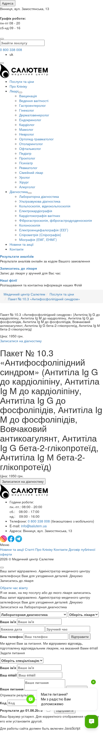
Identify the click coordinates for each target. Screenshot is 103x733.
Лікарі (14, 91)
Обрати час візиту (14, 587)
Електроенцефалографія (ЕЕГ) (43, 229)
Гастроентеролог (32, 105)
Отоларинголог (31, 143)
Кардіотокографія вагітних (39, 215)
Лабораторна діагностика (39, 196)
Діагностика (19, 191)
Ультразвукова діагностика (39, 201)
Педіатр (25, 153)
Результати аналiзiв (17, 256)
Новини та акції (22, 244)
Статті (29, 549)
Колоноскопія (29, 225)
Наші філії (8, 280)
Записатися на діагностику (21, 340)
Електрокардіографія (35, 210)
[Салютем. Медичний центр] (24, 76)
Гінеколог (26, 110)
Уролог (24, 177)
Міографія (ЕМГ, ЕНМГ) (38, 239)
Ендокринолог (30, 119)
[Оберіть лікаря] (83, 614)
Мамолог (26, 129)
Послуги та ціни (22, 81)
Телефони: (52, 521)
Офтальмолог (30, 148)
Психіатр (26, 162)
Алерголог (27, 186)
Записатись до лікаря (18, 268)
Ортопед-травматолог (36, 138)
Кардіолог (26, 124)
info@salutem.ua (34, 525)
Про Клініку (18, 86)
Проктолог (27, 158)
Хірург (24, 182)
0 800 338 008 (11, 49)
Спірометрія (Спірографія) (40, 234)
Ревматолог (28, 167)
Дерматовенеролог (34, 115)
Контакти (16, 249)
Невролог (26, 134)
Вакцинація (28, 95)
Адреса (7, 3)
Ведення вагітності (33, 100)
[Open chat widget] (91, 721)
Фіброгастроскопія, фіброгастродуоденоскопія (55, 220)
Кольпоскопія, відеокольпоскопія (44, 206)
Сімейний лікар (31, 172)
